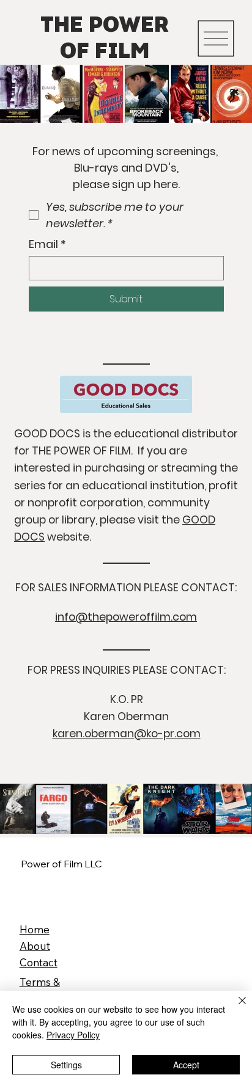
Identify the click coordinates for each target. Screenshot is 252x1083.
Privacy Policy (73, 1035)
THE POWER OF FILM (104, 38)
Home (35, 929)
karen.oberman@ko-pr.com (127, 733)
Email (47, 244)
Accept (186, 1065)
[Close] (235, 1008)
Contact (38, 962)
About (35, 945)
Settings (66, 1065)
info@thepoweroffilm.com (126, 617)
